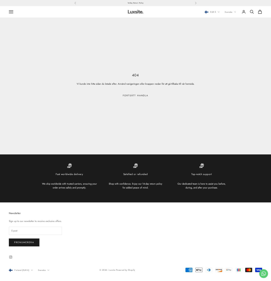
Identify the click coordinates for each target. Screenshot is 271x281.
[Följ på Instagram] (11, 257)
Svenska (228, 11)
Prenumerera (24, 242)
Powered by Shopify (125, 269)
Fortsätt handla (135, 95)
